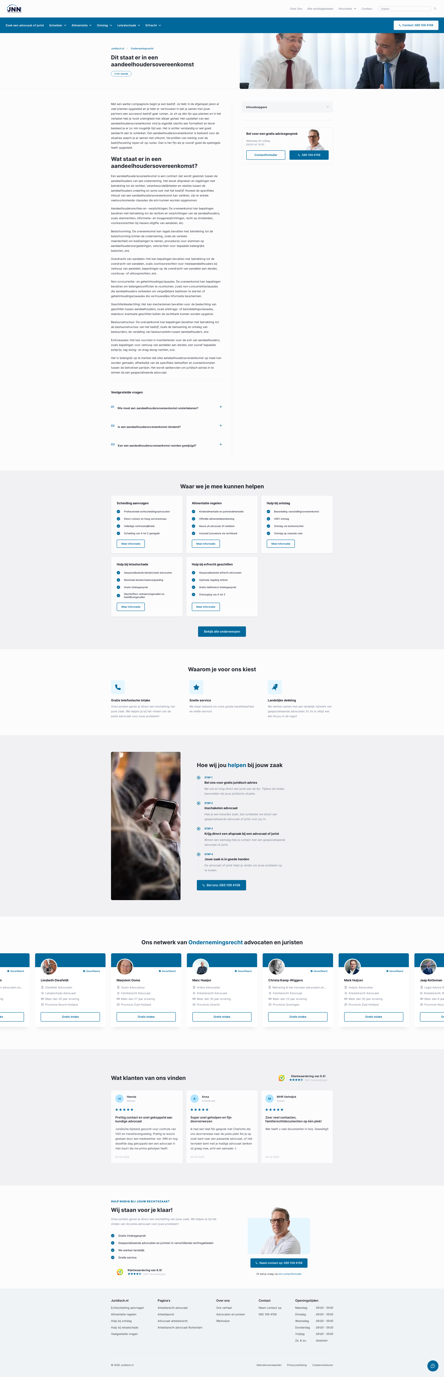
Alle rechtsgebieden (320, 8)
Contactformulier (265, 155)
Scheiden (55, 25)
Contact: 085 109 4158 (417, 25)
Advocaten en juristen (230, 1314)
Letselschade (126, 25)
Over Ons (296, 8)
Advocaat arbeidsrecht (173, 1321)
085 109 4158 (311, 155)
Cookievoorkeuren (322, 1364)
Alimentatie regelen (123, 1314)
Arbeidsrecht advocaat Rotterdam (180, 1327)
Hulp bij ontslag (121, 1321)
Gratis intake (70, 1016)
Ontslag (102, 25)
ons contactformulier (290, 1273)
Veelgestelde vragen (124, 1334)
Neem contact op (270, 1307)
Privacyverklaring (297, 1364)
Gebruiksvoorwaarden (269, 1364)
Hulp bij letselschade (124, 1327)
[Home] (14, 8)
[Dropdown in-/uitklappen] (355, 8)
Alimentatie (80, 25)
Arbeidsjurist (166, 1314)
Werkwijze (223, 1321)
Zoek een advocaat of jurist (25, 25)
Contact (367, 8)
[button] (166, 407)
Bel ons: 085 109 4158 (223, 885)
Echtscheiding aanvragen (127, 1307)
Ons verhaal (224, 1307)
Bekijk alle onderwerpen (222, 631)
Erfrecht (151, 25)
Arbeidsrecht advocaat (173, 1307)
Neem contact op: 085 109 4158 (280, 1263)
